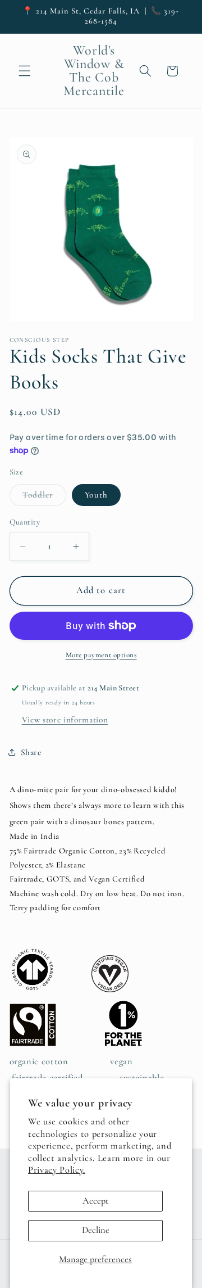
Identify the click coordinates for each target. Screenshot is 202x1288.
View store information (65, 720)
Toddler (44, 497)
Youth (96, 495)
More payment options (101, 654)
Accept (95, 1200)
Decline (95, 1230)
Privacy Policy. (56, 1170)
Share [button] (31, 752)
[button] (24, 70)
